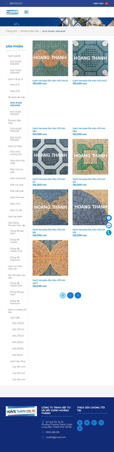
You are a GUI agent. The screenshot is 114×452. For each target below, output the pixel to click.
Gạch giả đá (14, 56)
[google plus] (94, 423)
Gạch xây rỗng (17, 361)
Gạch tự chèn (15, 146)
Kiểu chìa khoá (17, 178)
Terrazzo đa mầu (29, 31)
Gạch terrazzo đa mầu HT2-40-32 (50, 80)
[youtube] (101, 423)
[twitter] (87, 423)
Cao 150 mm (18, 373)
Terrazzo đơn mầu (14, 121)
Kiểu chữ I (15, 203)
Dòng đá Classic (14, 240)
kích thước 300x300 (15, 62)
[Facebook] (109, 218)
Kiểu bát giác (17, 191)
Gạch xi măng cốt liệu (17, 311)
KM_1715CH (18, 336)
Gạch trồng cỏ (15, 79)
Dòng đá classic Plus (16, 284)
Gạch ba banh (15, 216)
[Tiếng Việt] (106, 3)
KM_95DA (17, 355)
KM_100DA (18, 348)
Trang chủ (11, 31)
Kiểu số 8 (15, 91)
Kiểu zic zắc (16, 210)
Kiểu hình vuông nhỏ (16, 153)
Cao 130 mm (18, 379)
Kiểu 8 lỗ (14, 84)
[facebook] (80, 423)
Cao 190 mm (19, 366)
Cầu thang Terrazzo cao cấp (16, 224)
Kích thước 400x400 (16, 104)
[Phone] (109, 233)
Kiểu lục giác (17, 184)
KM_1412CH (18, 323)
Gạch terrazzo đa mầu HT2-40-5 (90, 80)
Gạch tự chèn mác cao (15, 267)
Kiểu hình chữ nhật (17, 161)
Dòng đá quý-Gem (17, 232)
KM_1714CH (18, 329)
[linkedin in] (80, 428)
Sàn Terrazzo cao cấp (16, 276)
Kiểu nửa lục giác (16, 170)
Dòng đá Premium (15, 258)
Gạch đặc (15, 317)
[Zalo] (109, 225)
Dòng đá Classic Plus (16, 249)
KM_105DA (17, 342)
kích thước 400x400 (15, 71)
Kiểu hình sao (17, 197)
